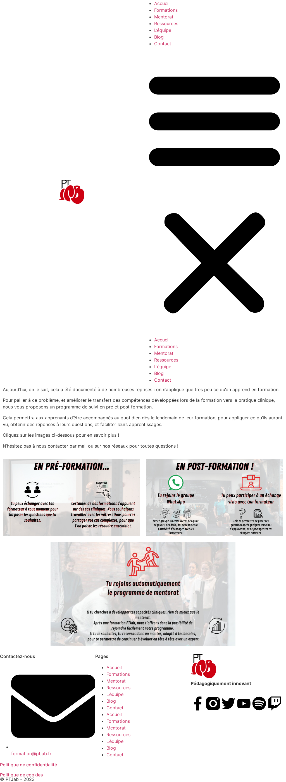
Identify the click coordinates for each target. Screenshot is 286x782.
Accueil (162, 3)
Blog (159, 37)
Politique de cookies (21, 775)
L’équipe (162, 30)
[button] (214, 191)
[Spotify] (259, 703)
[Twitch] (275, 703)
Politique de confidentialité (28, 764)
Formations (166, 10)
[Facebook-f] (198, 703)
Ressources (166, 23)
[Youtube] (244, 703)
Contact (162, 43)
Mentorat (163, 17)
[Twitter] (228, 703)
